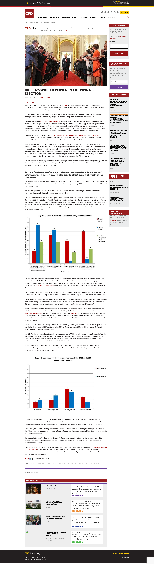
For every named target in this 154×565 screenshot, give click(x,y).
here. (67, 30)
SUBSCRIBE (124, 12)
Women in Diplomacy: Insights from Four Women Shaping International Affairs (118, 103)
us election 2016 (82, 463)
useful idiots (96, 135)
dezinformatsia (71, 135)
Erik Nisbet (39, 97)
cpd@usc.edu (125, 557)
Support (94, 17)
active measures (58, 135)
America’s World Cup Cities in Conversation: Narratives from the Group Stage (119, 119)
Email (112, 42)
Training (84, 17)
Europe (61, 463)
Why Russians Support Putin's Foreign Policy (117, 199)
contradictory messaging (45, 285)
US (75, 463)
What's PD (42, 17)
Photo (27, 459)
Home (26, 22)
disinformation (68, 463)
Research (66, 17)
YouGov (43, 121)
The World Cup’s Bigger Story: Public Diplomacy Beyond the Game (118, 148)
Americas (54, 463)
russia (48, 463)
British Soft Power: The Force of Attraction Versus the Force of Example (118, 134)
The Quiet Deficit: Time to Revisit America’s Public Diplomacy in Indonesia (117, 162)
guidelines (113, 220)
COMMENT (48, 97)
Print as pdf (30, 103)
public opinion (40, 463)
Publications (54, 17)
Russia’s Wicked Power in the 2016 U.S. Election (119, 187)
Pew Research (54, 121)
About (102, 17)
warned (64, 105)
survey (33, 463)
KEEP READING (77, 495)
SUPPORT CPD (124, 553)
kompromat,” (83, 135)
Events (75, 17)
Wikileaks (74, 313)
